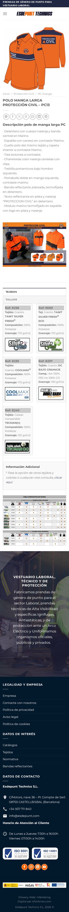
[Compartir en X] (19, 117)
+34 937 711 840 (20, 809)
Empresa (9, 695)
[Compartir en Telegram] (46, 117)
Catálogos (10, 745)
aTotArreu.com (41, 901)
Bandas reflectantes (17, 766)
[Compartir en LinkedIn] (39, 117)
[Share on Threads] (26, 117)
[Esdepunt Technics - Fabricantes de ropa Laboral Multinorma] (34, 13)
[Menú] (5, 13)
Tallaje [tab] (11, 299)
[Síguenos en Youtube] (44, 867)
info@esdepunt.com (24, 816)
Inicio (6, 93)
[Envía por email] (33, 117)
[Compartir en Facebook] (13, 117)
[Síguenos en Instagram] (31, 867)
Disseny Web (26, 897)
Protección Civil (24, 93)
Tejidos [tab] (11, 292)
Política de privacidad (18, 710)
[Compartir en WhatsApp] (6, 117)
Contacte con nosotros (19, 703)
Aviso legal (10, 717)
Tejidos (8, 752)
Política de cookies (16, 724)
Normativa (10, 759)
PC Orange (45, 93)
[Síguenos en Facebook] (25, 867)
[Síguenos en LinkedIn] (38, 867)
